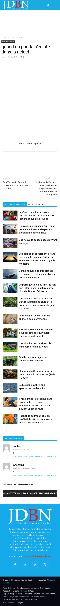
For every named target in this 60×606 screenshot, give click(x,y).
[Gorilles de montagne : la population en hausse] (10, 361)
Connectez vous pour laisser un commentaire (34, 456)
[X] (12, 61)
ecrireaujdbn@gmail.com (38, 556)
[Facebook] (6, 61)
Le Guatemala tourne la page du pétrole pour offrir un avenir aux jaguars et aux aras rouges (36, 215)
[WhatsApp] (26, 61)
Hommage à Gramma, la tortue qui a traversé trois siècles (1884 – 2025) (37, 374)
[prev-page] (5, 430)
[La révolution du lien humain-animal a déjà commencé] (10, 319)
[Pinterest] (19, 61)
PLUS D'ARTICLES (36, 204)
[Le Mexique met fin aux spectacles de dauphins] (10, 388)
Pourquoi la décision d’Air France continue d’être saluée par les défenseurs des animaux (37, 229)
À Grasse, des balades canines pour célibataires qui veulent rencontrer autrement (36, 333)
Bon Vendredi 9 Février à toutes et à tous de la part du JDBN (15, 185)
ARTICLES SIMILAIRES (15, 204)
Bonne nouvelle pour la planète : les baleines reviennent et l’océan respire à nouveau (37, 274)
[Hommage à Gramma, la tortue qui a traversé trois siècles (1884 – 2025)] (10, 374)
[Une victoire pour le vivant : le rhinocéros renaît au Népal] (10, 347)
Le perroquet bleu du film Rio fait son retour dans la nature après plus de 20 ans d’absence (37, 288)
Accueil (4, 37)
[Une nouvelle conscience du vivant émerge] (10, 243)
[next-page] (9, 430)
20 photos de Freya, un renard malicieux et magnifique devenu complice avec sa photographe (46, 188)
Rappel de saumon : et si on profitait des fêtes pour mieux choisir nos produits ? (35, 419)
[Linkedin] (33, 61)
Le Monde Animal (17, 37)
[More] (39, 61)
